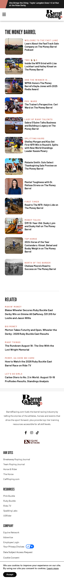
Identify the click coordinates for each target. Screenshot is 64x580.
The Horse (8, 474)
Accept (9, 574)
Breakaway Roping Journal (16, 459)
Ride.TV (7, 505)
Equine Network (11, 532)
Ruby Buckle (9, 500)
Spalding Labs (10, 510)
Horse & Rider (10, 469)
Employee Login (11, 542)
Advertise (8, 537)
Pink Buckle (9, 495)
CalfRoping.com (11, 479)
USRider (7, 515)
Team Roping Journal (14, 464)
